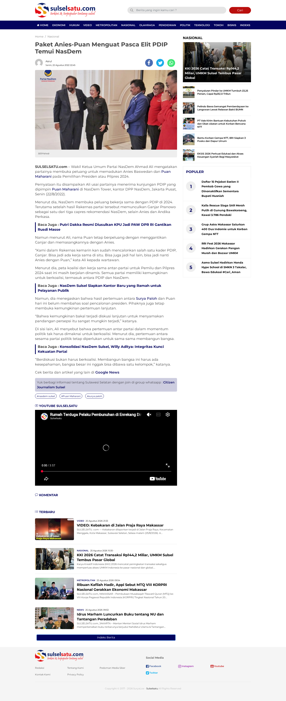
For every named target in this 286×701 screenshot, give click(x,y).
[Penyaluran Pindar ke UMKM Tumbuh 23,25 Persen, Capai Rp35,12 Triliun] (189, 92)
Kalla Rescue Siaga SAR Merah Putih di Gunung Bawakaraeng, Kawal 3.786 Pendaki (224, 210)
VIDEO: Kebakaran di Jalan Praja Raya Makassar (120, 525)
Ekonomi (58, 25)
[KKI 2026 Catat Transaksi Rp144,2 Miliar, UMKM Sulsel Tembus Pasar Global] (54, 558)
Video (87, 25)
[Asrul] (40, 63)
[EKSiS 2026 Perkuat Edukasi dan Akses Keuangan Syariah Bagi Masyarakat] (189, 155)
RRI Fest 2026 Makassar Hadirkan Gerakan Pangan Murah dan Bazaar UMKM (221, 248)
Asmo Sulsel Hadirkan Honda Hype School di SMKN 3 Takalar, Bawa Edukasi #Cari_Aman (224, 267)
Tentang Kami (75, 667)
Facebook (155, 666)
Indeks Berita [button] (106, 637)
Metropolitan (106, 25)
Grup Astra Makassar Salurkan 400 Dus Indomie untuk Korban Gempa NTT (224, 229)
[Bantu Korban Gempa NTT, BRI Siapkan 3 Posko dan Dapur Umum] (189, 139)
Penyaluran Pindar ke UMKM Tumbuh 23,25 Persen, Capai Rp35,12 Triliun (222, 92)
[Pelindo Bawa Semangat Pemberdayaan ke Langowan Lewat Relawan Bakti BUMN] (189, 107)
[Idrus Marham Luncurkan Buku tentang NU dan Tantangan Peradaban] (54, 618)
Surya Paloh (146, 298)
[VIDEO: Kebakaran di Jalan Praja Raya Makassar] (54, 529)
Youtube (218, 666)
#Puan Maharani (71, 396)
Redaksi (39, 667)
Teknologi (202, 25)
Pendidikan (167, 25)
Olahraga (147, 25)
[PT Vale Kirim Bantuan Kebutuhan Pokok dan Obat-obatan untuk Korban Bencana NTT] (189, 123)
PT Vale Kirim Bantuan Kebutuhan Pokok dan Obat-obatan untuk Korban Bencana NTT (221, 123)
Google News (107, 372)
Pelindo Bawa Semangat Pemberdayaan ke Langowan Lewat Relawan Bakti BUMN (222, 108)
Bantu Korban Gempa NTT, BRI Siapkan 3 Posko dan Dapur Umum (221, 139)
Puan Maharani (65, 189)
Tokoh (219, 25)
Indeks (245, 25)
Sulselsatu (152, 688)
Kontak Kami (42, 674)
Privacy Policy (75, 674)
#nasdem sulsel (46, 396)
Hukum (74, 25)
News (80, 609)
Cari (240, 10)
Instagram (187, 666)
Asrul (49, 61)
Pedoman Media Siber (112, 667)
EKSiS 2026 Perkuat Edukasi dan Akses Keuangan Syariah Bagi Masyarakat (220, 155)
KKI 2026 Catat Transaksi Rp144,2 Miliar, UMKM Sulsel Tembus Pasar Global (213, 73)
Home (43, 25)
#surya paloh (94, 396)
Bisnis (231, 25)
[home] (59, 655)
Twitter (153, 672)
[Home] (65, 10)
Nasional (128, 25)
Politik (185, 25)
